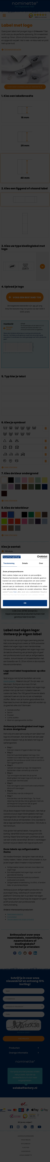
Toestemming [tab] (8, 563)
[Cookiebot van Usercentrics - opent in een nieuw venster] (37, 556)
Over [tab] (41, 563)
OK (25, 603)
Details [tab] (25, 563)
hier (15, 592)
